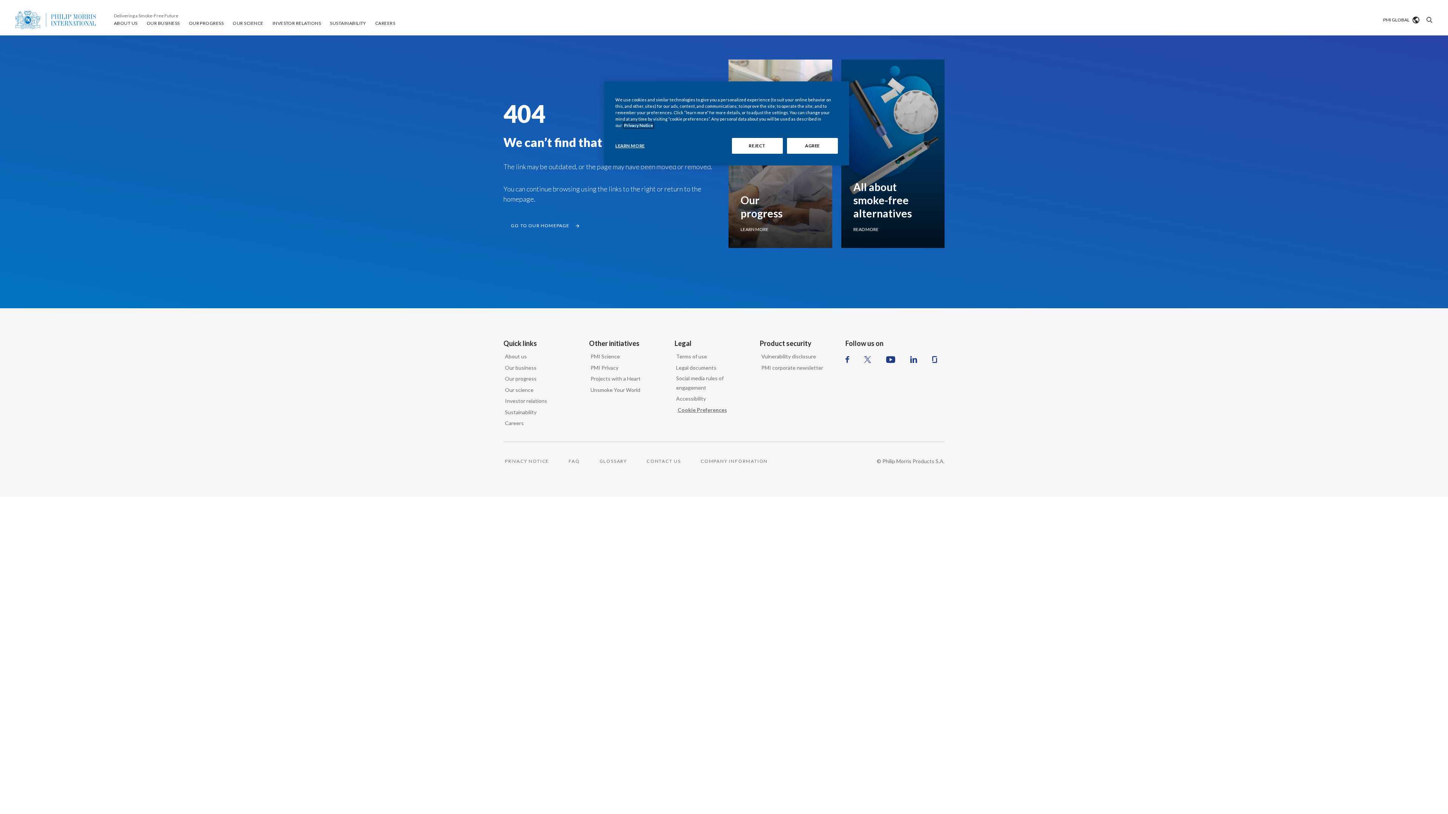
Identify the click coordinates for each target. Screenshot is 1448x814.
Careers (514, 423)
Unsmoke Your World (615, 390)
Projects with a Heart (616, 378)
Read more (866, 229)
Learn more (754, 229)
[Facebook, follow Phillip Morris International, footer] (847, 359)
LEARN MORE (630, 145)
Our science (519, 390)
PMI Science (605, 356)
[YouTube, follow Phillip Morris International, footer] (890, 359)
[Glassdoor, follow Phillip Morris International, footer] (934, 359)
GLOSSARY (613, 461)
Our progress (521, 378)
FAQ (574, 461)
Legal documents (696, 367)
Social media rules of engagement (700, 383)
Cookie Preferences (702, 410)
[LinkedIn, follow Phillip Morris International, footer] (913, 359)
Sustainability (521, 412)
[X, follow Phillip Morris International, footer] (867, 359)
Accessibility (691, 398)
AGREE (812, 145)
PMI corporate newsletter (792, 367)
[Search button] (1428, 20)
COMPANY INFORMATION (734, 461)
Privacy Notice (638, 125)
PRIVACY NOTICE (527, 461)
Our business (521, 367)
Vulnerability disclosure (788, 356)
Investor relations (526, 401)
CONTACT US (664, 461)
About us (516, 356)
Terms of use (691, 356)
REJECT (757, 145)
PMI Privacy (604, 367)
